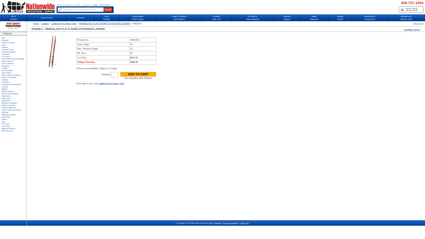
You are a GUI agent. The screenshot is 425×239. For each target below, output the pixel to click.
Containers (6, 54)
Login (95, 5)
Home (36, 23)
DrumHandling (106, 17)
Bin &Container (13, 17)
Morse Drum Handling (10, 94)
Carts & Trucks (47, 18)
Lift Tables (5, 82)
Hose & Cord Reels (9, 77)
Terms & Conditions (230, 223)
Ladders (45, 23)
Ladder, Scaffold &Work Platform (179, 17)
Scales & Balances (9, 108)
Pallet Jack (6, 96)
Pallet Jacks (6, 98)
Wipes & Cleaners (8, 128)
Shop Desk (6, 117)
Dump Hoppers (7, 61)
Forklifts (4, 68)
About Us (244, 223)
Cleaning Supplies (9, 52)
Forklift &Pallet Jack (216, 17)
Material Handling (64, 5)
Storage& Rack (340, 17)
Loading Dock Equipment (11, 84)
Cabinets (5, 40)
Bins (3, 38)
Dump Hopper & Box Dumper (138, 17)
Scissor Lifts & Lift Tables (11, 110)
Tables (4, 119)
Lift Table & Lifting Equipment (252, 17)
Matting (4, 89)
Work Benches (7, 131)
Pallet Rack (6, 101)
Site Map (76, 5)
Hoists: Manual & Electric (11, 75)
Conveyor (80, 18)
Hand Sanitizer (7, 70)
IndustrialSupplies (287, 17)
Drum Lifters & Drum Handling (13, 59)
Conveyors (6, 56)
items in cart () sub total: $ (412, 9)
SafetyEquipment (314, 17)
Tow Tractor (6, 126)
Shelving (5, 112)
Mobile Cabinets (8, 91)
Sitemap (218, 223)
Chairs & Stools (7, 49)
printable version (412, 29)
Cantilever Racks (8, 42)
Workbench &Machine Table (406, 17)
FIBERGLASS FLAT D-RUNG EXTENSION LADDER (104, 23)
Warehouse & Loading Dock (369, 17)
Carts (4, 45)
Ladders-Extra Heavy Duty (64, 23)
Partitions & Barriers (9, 103)
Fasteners (5, 66)
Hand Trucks (6, 73)
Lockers (5, 87)
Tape (3, 121)
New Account (105, 5)
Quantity (105, 74)
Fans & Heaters (8, 63)
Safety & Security (8, 105)
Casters (4, 47)
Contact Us (86, 5)
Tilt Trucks (5, 124)
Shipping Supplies (9, 115)
